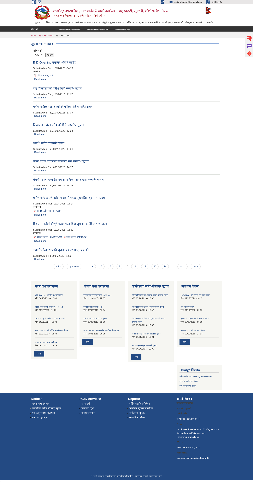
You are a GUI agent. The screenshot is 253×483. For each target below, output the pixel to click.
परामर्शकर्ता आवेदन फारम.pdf (49, 211)
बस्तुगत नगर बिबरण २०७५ (93, 307)
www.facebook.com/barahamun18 (193, 458)
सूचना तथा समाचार (40, 403)
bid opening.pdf (45, 75)
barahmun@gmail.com (189, 437)
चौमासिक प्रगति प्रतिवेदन (141, 408)
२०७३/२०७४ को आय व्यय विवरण (193, 330)
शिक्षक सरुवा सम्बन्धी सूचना (107, 29)
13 (155, 266)
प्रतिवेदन (130, 22)
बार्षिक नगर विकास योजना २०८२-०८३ (49, 307)
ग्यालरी (199, 22)
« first (58, 266)
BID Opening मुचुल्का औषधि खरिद (54, 62)
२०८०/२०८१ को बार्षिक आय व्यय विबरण (195, 295)
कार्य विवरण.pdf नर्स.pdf (76, 237)
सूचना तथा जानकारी (148, 22)
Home (33, 35)
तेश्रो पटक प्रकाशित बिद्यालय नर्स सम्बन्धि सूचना (61, 161)
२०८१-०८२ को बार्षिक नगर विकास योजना (50, 319)
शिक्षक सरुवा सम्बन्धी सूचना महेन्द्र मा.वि (82, 29)
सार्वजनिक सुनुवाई (137, 413)
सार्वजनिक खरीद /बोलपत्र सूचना (46, 408)
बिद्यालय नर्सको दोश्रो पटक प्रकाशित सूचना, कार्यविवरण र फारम (70, 224)
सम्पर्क (210, 22)
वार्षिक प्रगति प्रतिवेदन (139, 403)
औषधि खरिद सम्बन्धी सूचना (48, 143)
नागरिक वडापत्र (88, 413)
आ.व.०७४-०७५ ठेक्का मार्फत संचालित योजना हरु (101, 330)
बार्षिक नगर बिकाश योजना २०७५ (95, 319)
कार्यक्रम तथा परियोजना (86, 22)
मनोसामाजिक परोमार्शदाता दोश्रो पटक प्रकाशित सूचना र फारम (69, 198)
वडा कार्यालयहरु (62, 22)
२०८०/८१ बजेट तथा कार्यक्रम (46, 342)
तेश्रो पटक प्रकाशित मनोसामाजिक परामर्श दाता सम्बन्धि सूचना (68, 179)
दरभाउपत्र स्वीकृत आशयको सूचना (144, 345)
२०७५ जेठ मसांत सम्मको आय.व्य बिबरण (195, 319)
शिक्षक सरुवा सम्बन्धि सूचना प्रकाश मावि (54, 29)
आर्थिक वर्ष (37, 51)
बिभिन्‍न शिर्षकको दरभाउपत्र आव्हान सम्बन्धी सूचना (150, 295)
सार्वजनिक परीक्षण (137, 417)
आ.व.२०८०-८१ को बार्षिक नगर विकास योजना (51, 330)
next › (182, 266)
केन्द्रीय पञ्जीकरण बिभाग (189, 381)
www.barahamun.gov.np (188, 447)
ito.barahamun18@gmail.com (191, 433)
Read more (40, 79)
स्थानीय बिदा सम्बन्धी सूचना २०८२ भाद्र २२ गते (61, 250)
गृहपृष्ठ (38, 22)
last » (195, 266)
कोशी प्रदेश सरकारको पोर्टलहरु (177, 22)
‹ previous (74, 266)
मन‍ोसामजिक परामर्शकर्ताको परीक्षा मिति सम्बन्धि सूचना (63, 107)
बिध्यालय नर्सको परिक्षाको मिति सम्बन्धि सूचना (58, 125)
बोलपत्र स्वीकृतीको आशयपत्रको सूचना (146, 334)
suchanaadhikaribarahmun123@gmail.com (198, 429)
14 (165, 266)
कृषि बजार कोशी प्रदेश (188, 386)
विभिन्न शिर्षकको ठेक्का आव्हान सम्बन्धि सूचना (148, 307)
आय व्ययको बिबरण (187, 307)
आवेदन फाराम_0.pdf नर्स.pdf (49, 237)
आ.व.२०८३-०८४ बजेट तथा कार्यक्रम (49, 295)
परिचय (48, 22)
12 (144, 266)
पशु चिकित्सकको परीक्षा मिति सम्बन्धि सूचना (57, 88)
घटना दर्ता (85, 403)
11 (135, 266)
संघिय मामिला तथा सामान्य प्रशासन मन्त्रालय (196, 376)
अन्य (39, 354)
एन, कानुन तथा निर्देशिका (43, 413)
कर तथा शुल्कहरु (40, 417)
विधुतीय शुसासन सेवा (111, 22)
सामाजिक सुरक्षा (87, 408)
